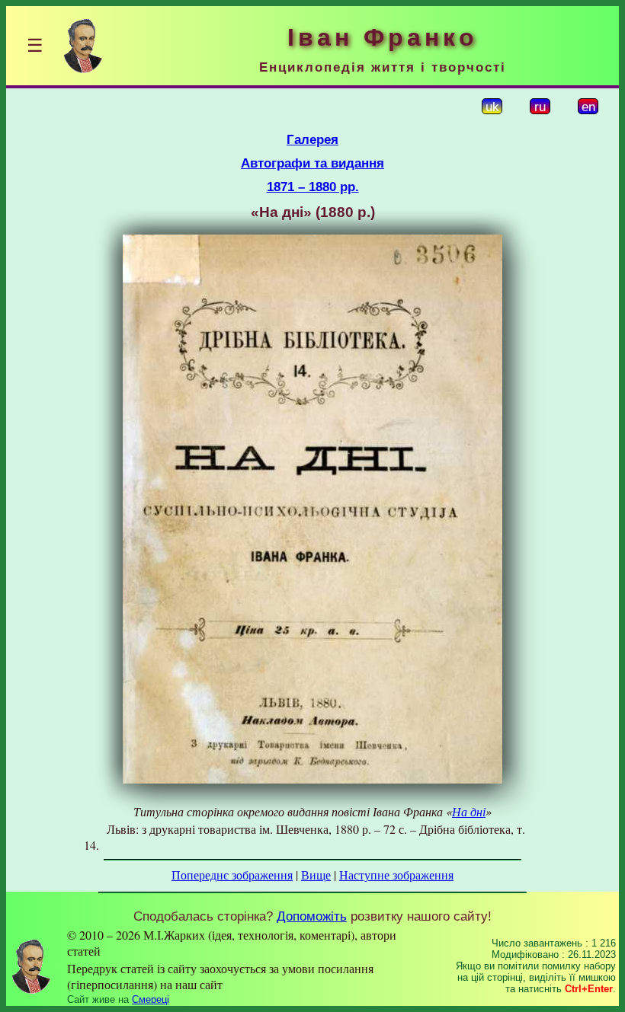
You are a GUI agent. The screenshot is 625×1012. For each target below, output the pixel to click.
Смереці (150, 999)
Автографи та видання (312, 163)
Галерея (312, 139)
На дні (469, 811)
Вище (316, 875)
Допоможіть (312, 916)
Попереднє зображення (232, 875)
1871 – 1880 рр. (313, 186)
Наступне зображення (396, 875)
